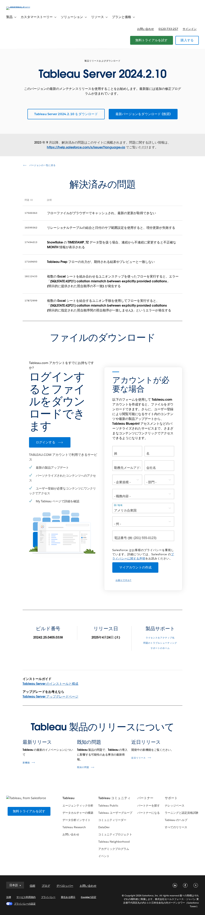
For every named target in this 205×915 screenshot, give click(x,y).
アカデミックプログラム (113, 849)
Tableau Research (74, 827)
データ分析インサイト (76, 820)
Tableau (68, 798)
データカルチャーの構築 (77, 813)
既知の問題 (89, 742)
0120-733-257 (168, 29)
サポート (171, 798)
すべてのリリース (176, 827)
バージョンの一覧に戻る (42, 165)
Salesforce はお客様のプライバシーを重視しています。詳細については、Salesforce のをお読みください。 (143, 554)
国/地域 (118, 505)
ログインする (45, 442)
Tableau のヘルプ (176, 820)
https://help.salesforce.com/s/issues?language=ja (86, 147)
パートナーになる (148, 813)
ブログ (46, 886)
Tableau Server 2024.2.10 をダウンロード (66, 114)
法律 (8, 897)
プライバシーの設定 (25, 903)
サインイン (190, 29)
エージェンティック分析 (77, 805)
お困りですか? (123, 580)
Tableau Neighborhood (114, 841)
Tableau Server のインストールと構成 (50, 684)
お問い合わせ (145, 29)
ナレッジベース (174, 805)
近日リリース (146, 742)
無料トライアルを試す (151, 40)
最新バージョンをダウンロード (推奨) (143, 114)
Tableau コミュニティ (114, 798)
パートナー (145, 798)
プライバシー (48, 897)
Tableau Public (108, 805)
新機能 (26, 762)
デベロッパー (64, 886)
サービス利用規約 (26, 897)
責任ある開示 (68, 897)
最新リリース (37, 742)
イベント (104, 856)
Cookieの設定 (88, 897)
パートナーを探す (148, 805)
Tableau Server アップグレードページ (50, 696)
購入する (187, 40)
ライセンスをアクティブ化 (160, 637)
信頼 (32, 886)
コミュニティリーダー (112, 820)
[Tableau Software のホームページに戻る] (21, 6)
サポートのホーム (160, 648)
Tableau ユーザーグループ (115, 813)
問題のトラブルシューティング (160, 642)
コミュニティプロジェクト (115, 834)
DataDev (104, 827)
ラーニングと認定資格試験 (181, 813)
